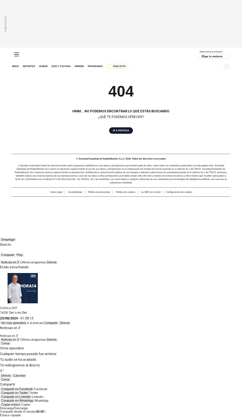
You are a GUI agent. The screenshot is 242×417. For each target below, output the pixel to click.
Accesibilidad (75, 192)
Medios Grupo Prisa (44, 214)
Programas (95, 66)
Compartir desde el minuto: (22, 411)
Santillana (110, 201)
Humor (43, 66)
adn (175, 201)
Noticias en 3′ (10, 262)
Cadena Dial (142, 207)
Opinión (79, 66)
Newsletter (217, 66)
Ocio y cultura (61, 66)
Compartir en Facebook (17, 389)
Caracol (189, 201)
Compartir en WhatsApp (17, 400)
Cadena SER (121, 54)
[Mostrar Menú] (16, 54)
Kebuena (187, 207)
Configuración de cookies (179, 192)
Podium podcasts (111, 212)
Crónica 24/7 (8, 308)
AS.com (163, 201)
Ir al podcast (35, 323)
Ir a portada (121, 130)
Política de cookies (125, 192)
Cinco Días (128, 207)
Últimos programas (33, 262)
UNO (102, 207)
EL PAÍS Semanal (156, 207)
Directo (52, 262)
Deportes (29, 66)
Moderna (94, 212)
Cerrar (5, 343)
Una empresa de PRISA (44, 205)
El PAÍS (76, 201)
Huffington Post (82, 207)
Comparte (7, 255)
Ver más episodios (13, 323)
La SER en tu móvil (151, 192)
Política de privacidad (99, 192)
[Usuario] (227, 66)
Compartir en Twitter (14, 392)
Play (20, 255)
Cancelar (19, 375)
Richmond (75, 212)
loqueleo (161, 212)
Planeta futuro (172, 207)
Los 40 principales (93, 201)
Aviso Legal (56, 192)
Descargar (7, 408)
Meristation (179, 212)
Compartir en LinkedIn (16, 396)
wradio (113, 207)
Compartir (51, 323)
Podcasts (119, 66)
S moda (144, 212)
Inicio (15, 66)
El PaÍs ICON (128, 212)
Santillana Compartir (131, 201)
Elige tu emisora (212, 56)
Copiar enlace (10, 404)
